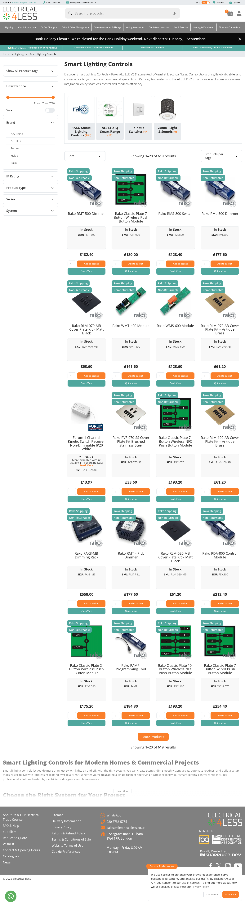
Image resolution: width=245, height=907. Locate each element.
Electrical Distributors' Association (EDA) (227, 839)
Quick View (86, 271)
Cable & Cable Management (75, 27)
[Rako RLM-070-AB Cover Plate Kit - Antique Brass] (220, 301)
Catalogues (11, 856)
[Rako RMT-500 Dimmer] (86, 189)
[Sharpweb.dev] (220, 853)
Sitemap (58, 815)
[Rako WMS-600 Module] (175, 301)
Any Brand (17, 134)
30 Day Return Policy (152, 47)
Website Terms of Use (67, 845)
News (7, 862)
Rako (14, 163)
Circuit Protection (27, 27)
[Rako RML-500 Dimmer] (220, 189)
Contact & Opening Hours (21, 850)
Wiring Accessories (135, 27)
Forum (15, 148)
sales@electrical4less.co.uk (83, 2)
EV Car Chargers (49, 27)
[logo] (20, 13)
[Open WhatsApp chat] (10, 896)
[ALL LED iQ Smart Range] (110, 110)
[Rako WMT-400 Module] (131, 301)
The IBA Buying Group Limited (204, 839)
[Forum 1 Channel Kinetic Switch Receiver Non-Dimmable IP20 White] (86, 413)
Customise (212, 894)
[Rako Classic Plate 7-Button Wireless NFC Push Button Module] (175, 413)
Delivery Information (66, 821)
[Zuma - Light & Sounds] (168, 110)
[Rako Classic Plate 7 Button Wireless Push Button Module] (131, 189)
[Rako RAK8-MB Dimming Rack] (86, 529)
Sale (9, 110)
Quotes (236, 2)
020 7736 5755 (53, 2)
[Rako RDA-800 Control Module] (220, 529)
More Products (153, 737)
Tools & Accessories (159, 27)
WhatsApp (114, 815)
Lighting (9, 27)
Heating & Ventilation (203, 27)
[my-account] (239, 13)
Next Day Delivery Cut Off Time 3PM (212, 47)
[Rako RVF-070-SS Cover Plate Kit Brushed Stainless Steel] (131, 413)
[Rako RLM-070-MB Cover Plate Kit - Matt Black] (86, 301)
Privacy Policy (61, 827)
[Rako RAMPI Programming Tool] (131, 641)
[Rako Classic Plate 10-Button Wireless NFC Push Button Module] (175, 641)
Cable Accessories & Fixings (107, 27)
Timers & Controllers (229, 27)
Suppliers (9, 832)
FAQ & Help (11, 826)
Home (6, 54)
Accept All (230, 894)
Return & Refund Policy (68, 833)
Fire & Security (180, 27)
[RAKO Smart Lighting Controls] (81, 110)
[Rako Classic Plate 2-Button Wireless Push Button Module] (86, 641)
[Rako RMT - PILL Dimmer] (131, 529)
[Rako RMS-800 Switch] (175, 189)
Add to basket (91, 263)
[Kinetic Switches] (139, 110)
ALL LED (16, 141)
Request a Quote (15, 838)
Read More (122, 791)
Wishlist (220, 2)
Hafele (15, 155)
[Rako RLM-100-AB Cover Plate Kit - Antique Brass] (220, 413)
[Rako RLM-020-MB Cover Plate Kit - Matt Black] (175, 529)
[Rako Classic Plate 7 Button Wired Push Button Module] (220, 641)
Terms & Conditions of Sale (71, 839)
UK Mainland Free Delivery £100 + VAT (92, 47)
